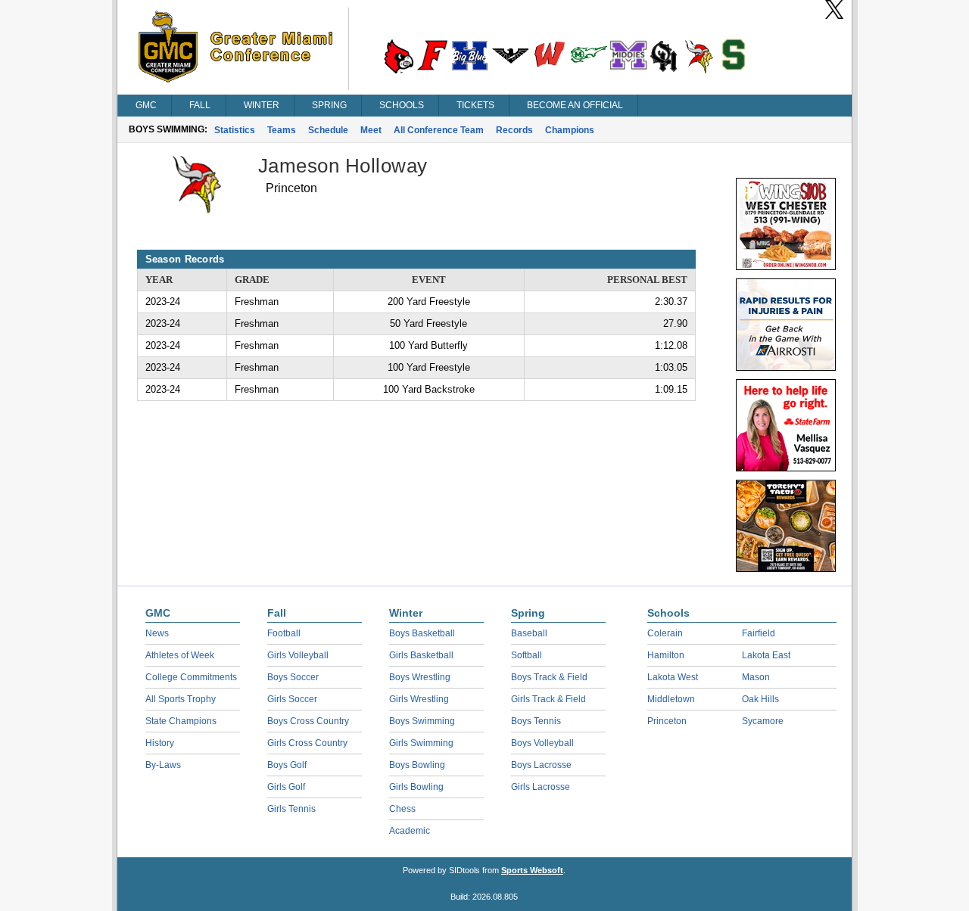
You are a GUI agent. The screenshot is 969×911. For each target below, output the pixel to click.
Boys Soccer (293, 677)
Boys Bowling (417, 765)
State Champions (181, 721)
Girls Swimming (421, 743)
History (159, 743)
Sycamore (763, 721)
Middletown (671, 699)
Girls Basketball (421, 655)
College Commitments (191, 677)
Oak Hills (760, 699)
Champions (569, 130)
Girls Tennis (291, 809)
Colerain (665, 633)
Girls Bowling (416, 787)
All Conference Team (439, 130)
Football (284, 633)
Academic (409, 830)
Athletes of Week (179, 655)
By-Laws (163, 765)
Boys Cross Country (308, 721)
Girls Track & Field (548, 699)
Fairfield (758, 633)
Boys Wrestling (419, 677)
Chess (402, 809)
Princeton (667, 721)
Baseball (529, 633)
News (157, 633)
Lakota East (766, 655)
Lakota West (672, 677)
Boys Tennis (536, 721)
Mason (756, 677)
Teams (281, 130)
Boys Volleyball (542, 743)
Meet (371, 130)
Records (514, 130)
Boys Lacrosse (541, 765)
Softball (526, 655)
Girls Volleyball (298, 655)
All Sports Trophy (180, 699)
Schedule (328, 130)
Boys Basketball (422, 633)
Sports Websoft (532, 870)
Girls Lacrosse (540, 787)
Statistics (234, 130)
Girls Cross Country (307, 743)
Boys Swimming (422, 721)
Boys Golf (287, 765)
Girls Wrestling (419, 699)
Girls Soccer (292, 699)
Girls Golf (286, 787)
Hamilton (665, 655)
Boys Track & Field (549, 677)
